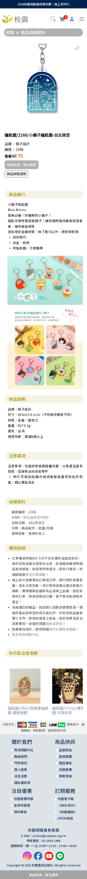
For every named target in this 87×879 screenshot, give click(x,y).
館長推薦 (65, 756)
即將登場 (65, 776)
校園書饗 (65, 769)
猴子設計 (23, 143)
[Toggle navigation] (82, 19)
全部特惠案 (22, 805)
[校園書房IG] (27, 858)
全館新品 (65, 750)
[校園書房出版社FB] (38, 858)
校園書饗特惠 (23, 798)
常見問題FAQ (23, 750)
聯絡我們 (20, 756)
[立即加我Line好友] (59, 858)
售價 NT (11, 156)
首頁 (10, 32)
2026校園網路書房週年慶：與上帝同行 (43, 4)
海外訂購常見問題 (62, 629)
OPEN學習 (65, 818)
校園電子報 (66, 798)
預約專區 (20, 811)
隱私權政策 (22, 782)
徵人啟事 (20, 769)
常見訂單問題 (36, 574)
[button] (53, 19)
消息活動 (20, 776)
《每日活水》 (67, 805)
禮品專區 (65, 763)
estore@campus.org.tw (49, 835)
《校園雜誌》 (67, 811)
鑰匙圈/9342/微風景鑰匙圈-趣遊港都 (28, 710)
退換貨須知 (54, 623)
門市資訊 (20, 763)
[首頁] (15, 18)
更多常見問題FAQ (25, 634)
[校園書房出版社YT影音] (49, 858)
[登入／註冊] (72, 19)
